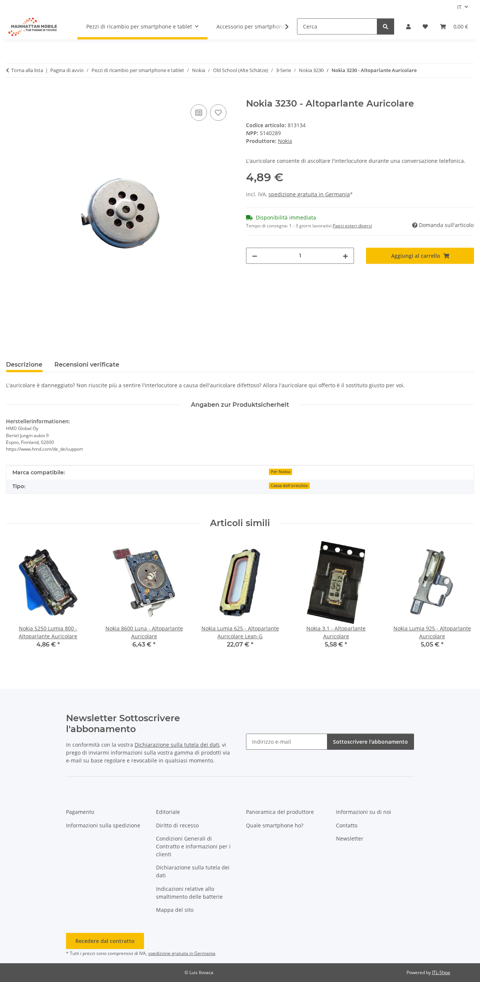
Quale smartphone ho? (274, 825)
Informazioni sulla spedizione (103, 825)
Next (462, 600)
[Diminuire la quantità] (254, 255)
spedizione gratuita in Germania (309, 194)
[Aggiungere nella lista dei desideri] (218, 112)
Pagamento (80, 811)
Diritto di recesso (177, 825)
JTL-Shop (441, 972)
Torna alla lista (27, 70)
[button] (408, 26)
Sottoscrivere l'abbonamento (370, 741)
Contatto (346, 825)
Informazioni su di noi (363, 811)
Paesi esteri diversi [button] (352, 226)
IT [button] (459, 7)
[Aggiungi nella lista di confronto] (198, 112)
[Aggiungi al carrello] (12, 94)
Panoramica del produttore (280, 811)
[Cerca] (385, 26)
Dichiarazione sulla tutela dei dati (177, 744)
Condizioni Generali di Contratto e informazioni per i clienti (193, 846)
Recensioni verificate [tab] (86, 364)
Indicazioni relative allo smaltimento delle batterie (189, 892)
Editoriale (168, 811)
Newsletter (349, 838)
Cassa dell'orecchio (289, 485)
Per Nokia (280, 471)
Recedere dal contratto (105, 940)
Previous (18, 600)
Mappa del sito (175, 909)
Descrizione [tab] (24, 364)
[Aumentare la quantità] (345, 255)
